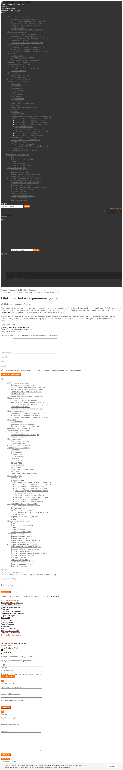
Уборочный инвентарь (10, 631)
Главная (4, 290)
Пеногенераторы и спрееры (12, 613)
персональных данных (52, 596)
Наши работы (11, 265)
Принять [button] (112, 766)
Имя (3, 357)
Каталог (9, 260)
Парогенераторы (8, 616)
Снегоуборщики (7, 624)
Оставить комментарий (49, 292)
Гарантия (14, 273)
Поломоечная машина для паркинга (15, 327)
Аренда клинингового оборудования (21, 263)
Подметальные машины (11, 607)
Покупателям (11, 271)
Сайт (3, 366)
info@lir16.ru (6, 215)
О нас (8, 258)
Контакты (10, 280)
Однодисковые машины (11, 611)
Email (4, 361)
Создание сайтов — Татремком (14, 643)
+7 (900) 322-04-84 (114, 213)
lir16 (35, 292)
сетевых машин (7, 312)
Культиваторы (6, 620)
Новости (9, 267)
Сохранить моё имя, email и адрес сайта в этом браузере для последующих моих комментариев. (43, 370)
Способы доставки (18, 275)
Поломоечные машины (10, 605)
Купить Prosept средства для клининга (16, 329)
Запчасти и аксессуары (10, 633)
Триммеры (5, 626)
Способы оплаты (18, 278)
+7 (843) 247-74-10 (114, 211)
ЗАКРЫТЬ (5, 759)
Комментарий (6, 353)
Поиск (27, 206)
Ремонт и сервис (12, 269)
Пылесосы (5, 609)
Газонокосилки (7, 622)
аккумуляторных (111, 310)
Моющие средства (8, 628)
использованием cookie (58, 765)
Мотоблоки (5, 618)
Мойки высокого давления (12, 603)
